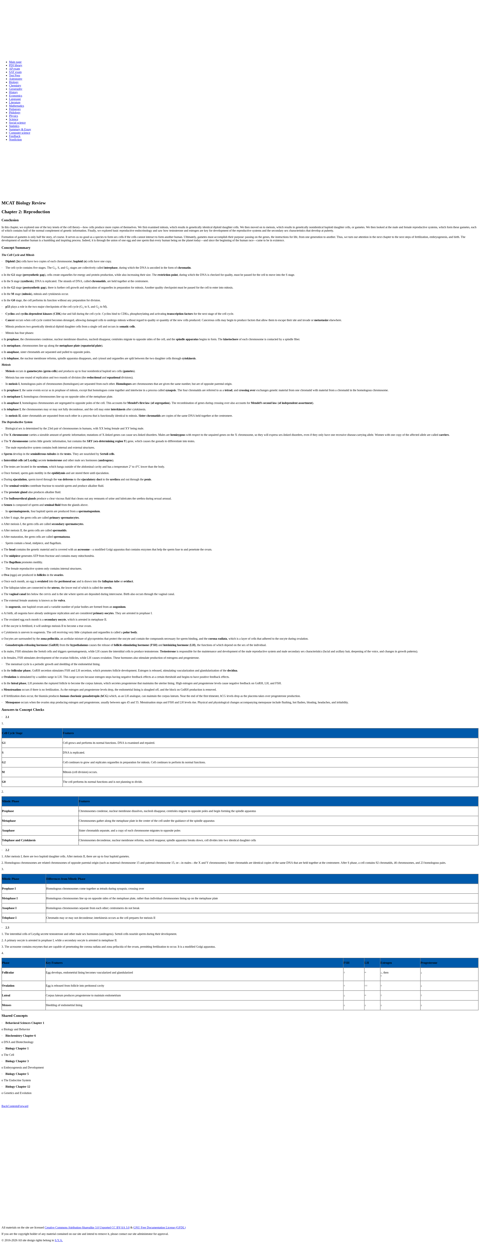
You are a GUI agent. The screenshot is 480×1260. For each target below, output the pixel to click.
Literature (14, 102)
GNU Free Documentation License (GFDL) (159, 1227)
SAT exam (15, 72)
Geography (15, 88)
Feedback (14, 136)
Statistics (14, 126)
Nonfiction (15, 139)
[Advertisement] (114, 31)
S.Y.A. (59, 1240)
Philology (14, 112)
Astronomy (15, 78)
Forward (23, 1106)
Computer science (19, 132)
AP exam (14, 68)
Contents (13, 1106)
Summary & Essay (20, 129)
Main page (15, 62)
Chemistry (15, 85)
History (13, 92)
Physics (13, 115)
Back (5, 1106)
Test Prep (14, 75)
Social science (17, 122)
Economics (15, 95)
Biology (14, 82)
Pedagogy (15, 109)
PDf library (15, 65)
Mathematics (16, 105)
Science (13, 119)
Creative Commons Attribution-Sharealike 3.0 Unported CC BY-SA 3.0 (87, 1227)
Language (15, 99)
